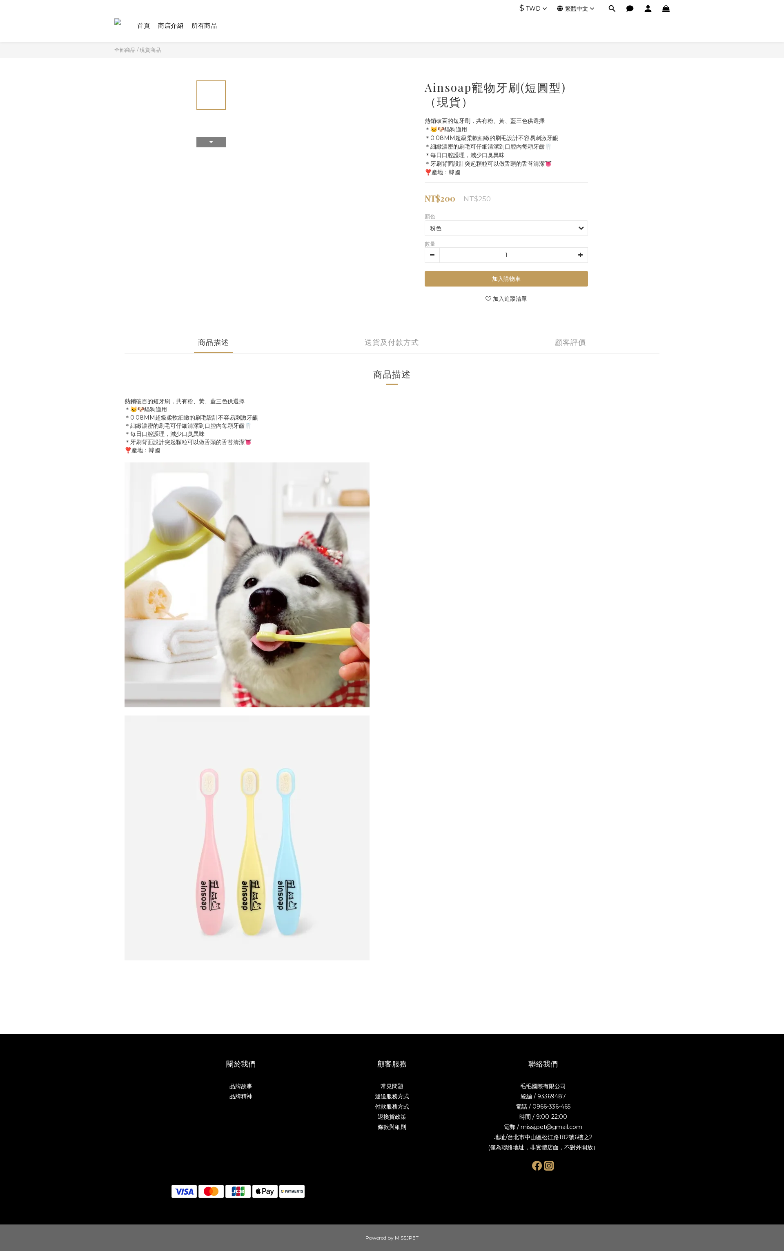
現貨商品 (150, 50)
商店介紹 (170, 25)
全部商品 (125, 50)
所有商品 (204, 25)
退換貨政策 (392, 1116)
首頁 (143, 25)
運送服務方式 (392, 1096)
